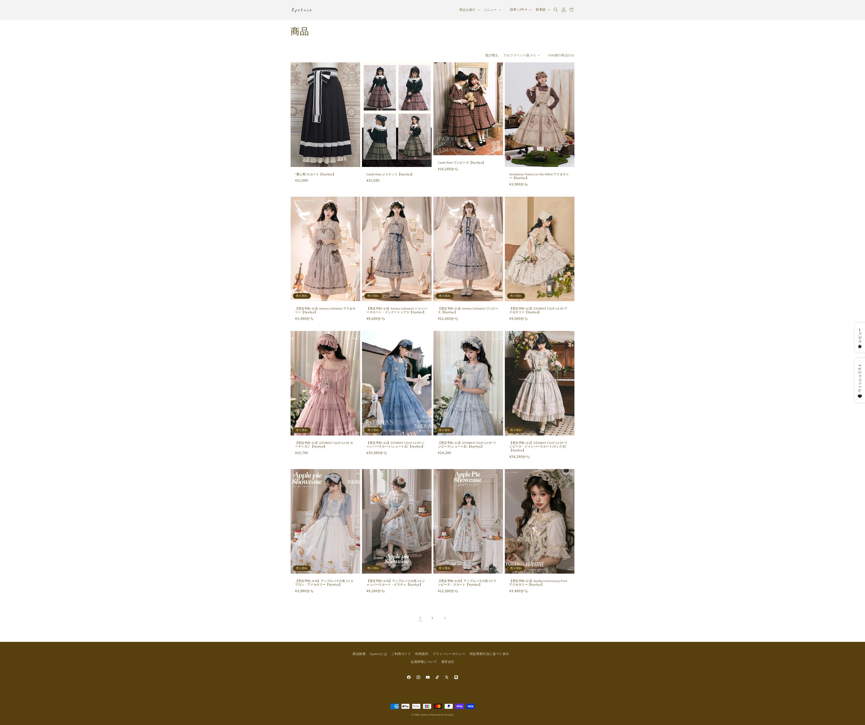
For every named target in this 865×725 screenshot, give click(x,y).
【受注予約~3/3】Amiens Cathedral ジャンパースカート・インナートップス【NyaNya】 (396, 310)
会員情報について (424, 662)
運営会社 (447, 662)
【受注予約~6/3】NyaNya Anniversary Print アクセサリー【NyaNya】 (538, 583)
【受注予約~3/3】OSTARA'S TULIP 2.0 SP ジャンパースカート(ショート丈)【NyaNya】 (395, 445)
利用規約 (421, 654)
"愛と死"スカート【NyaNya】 (315, 174)
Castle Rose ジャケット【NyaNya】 (390, 174)
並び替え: (492, 55)
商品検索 (359, 654)
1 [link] (420, 617)
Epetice (425, 714)
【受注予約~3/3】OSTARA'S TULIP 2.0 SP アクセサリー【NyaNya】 (538, 310)
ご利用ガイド (401, 654)
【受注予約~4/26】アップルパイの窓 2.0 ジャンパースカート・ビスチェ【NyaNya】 (395, 583)
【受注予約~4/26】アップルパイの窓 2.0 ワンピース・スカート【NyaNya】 (467, 583)
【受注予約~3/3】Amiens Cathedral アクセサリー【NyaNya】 (325, 310)
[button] (556, 10)
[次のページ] (445, 618)
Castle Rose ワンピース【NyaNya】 (461, 162)
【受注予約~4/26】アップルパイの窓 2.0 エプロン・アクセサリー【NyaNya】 (324, 583)
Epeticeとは (378, 654)
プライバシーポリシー (448, 654)
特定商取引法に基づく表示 (489, 654)
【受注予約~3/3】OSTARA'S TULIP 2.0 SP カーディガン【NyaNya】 (324, 445)
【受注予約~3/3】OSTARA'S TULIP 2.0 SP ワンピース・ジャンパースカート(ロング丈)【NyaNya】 (538, 446)
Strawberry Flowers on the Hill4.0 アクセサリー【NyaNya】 (539, 176)
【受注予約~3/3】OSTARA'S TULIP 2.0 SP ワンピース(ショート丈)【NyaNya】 (467, 445)
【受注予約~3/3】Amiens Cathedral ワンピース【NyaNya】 (468, 310)
